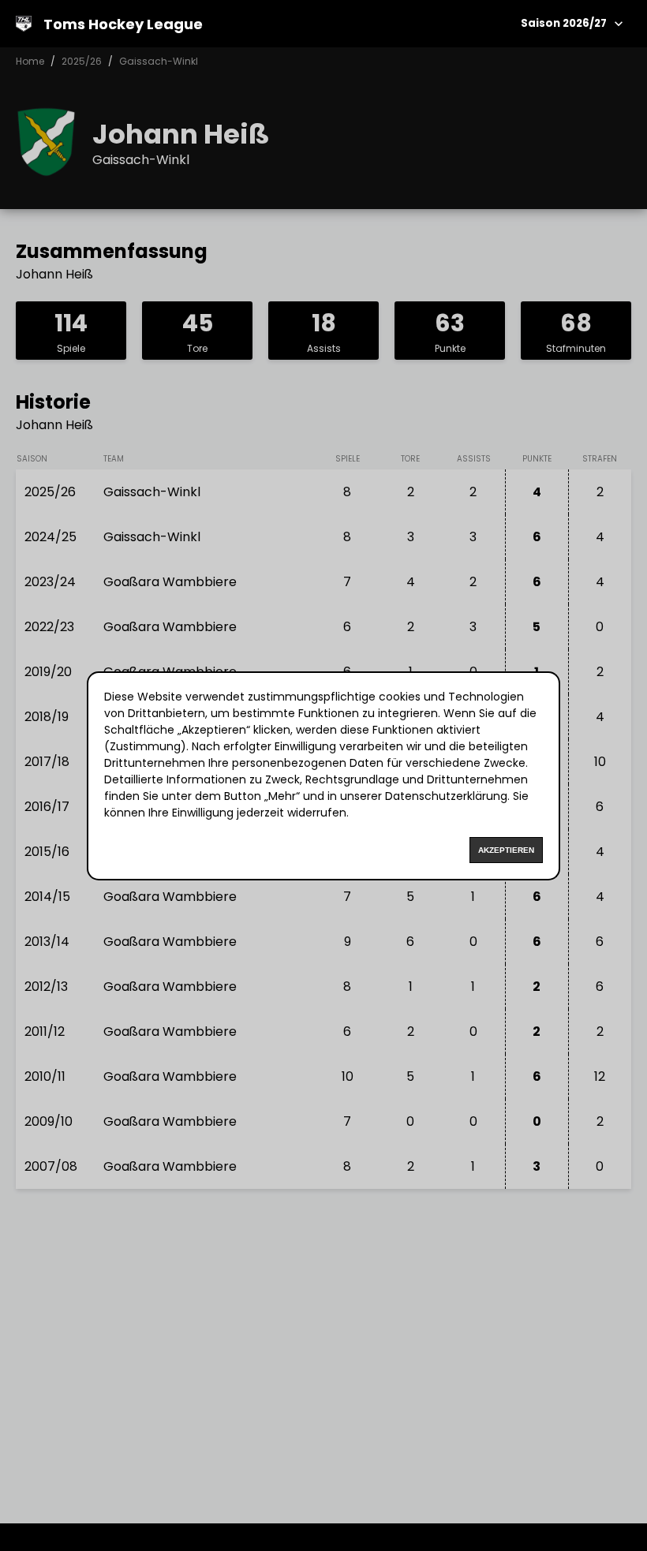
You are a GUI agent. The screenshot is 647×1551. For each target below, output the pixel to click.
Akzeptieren (506, 850)
